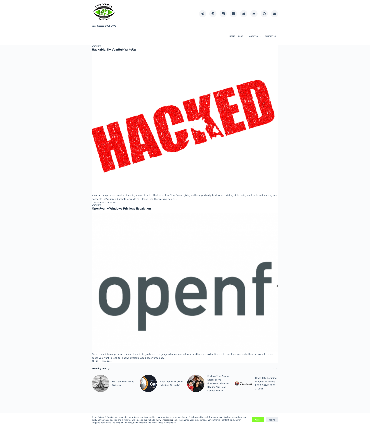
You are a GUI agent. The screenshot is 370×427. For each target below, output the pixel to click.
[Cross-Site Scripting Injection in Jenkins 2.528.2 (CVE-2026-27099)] (243, 383)
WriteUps (96, 46)
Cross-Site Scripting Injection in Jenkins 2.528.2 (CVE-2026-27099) (265, 383)
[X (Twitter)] (223, 13)
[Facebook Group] (202, 13)
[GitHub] (264, 13)
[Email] (274, 13)
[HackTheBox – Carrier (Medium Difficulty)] (148, 383)
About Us (253, 36)
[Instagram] (233, 13)
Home (232, 36)
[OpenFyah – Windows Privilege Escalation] (185, 282)
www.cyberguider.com (166, 420)
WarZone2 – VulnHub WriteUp (123, 383)
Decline (272, 420)
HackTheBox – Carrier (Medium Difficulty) (171, 383)
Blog (240, 36)
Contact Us (270, 36)
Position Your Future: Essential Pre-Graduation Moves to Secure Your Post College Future (218, 383)
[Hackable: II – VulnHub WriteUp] (185, 123)
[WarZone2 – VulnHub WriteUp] (100, 383)
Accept (258, 420)
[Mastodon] (213, 13)
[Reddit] (243, 13)
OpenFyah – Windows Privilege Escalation (121, 208)
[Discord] (254, 13)
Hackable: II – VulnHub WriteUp (114, 49)
